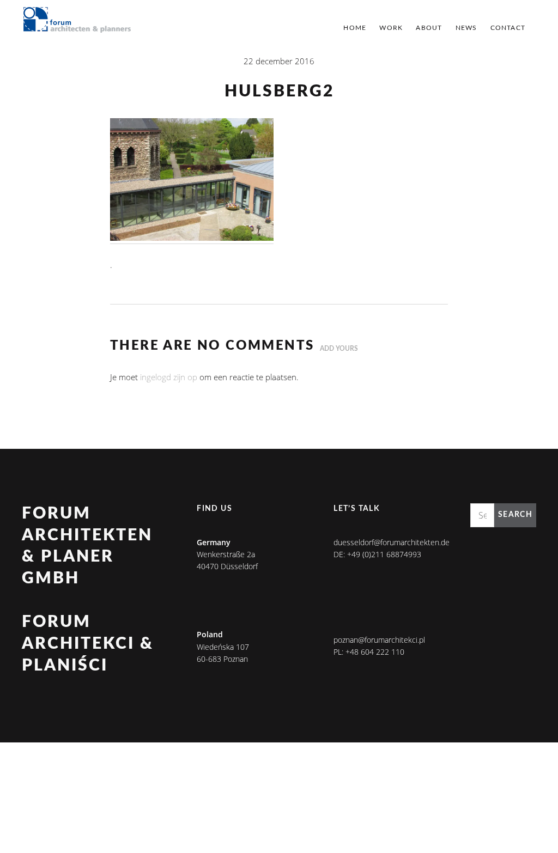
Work (391, 28)
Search (515, 515)
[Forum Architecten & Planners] (77, 20)
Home (354, 28)
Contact (507, 28)
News (466, 28)
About (429, 28)
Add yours (339, 348)
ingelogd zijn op (168, 376)
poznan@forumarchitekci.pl (379, 640)
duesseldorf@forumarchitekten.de (391, 542)
